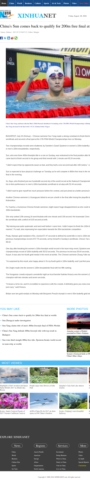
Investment (60, 452)
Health (14, 472)
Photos (66, 3)
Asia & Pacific (39, 452)
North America (39, 469)
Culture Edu (16, 462)
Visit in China (61, 465)
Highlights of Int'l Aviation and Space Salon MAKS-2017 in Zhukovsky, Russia (14, 387)
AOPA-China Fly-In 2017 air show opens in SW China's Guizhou (43, 412)
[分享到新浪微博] (12, 38)
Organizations (38, 465)
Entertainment (16, 476)
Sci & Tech (56, 3)
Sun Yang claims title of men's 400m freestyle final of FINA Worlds (31, 325)
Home (4, 3)
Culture (38, 3)
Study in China (61, 462)
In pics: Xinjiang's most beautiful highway (71, 412)
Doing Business (61, 455)
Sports (46, 3)
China (11, 3)
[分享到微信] (16, 38)
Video (74, 3)
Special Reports (84, 462)
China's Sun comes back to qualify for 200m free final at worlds (29, 315)
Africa (36, 462)
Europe (36, 459)
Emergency (60, 472)
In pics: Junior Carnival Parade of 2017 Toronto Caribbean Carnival (12, 412)
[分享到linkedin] (8, 38)
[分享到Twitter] (5, 38)
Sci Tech (14, 469)
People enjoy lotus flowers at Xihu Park (42, 386)
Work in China (61, 459)
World (19, 3)
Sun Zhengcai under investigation (16, 320)
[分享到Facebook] (1, 38)
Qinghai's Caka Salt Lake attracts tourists (71, 386)
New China (83, 3)
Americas (37, 455)
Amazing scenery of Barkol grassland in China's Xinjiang (77, 332)
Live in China (60, 469)
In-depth (81, 459)
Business (28, 3)
